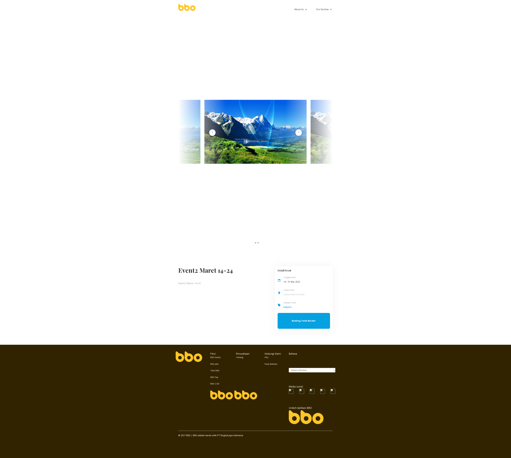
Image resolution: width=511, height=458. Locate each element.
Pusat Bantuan (271, 364)
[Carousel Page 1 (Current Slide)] (253, 242)
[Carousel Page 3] (258, 242)
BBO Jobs (214, 364)
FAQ (266, 357)
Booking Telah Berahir (304, 320)
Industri (287, 307)
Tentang (239, 357)
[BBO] (187, 7)
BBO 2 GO (214, 383)
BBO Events (215, 357)
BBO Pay (214, 377)
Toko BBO (214, 370)
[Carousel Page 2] (255, 242)
